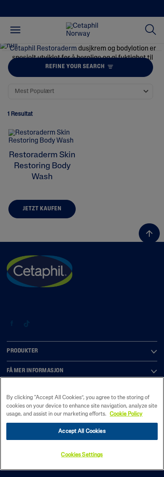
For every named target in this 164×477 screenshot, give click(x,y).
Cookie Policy (126, 414)
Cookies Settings (82, 455)
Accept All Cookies (81, 431)
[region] (82, 423)
